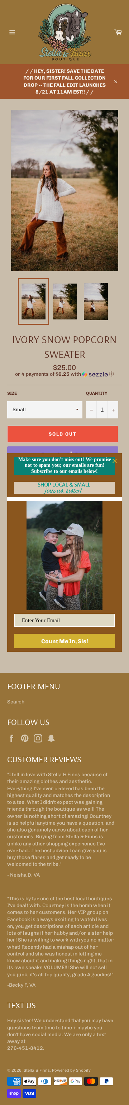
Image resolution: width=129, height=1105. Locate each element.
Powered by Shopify (71, 1070)
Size (12, 393)
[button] (64, 374)
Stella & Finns (37, 1070)
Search (15, 702)
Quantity (97, 393)
